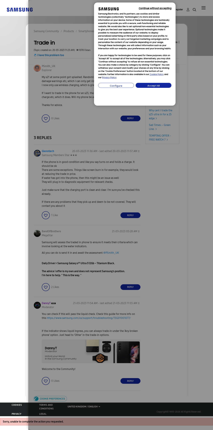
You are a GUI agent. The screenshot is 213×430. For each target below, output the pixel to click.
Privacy (16, 414)
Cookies (17, 405)
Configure (116, 86)
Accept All (153, 86)
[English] (20, 9)
